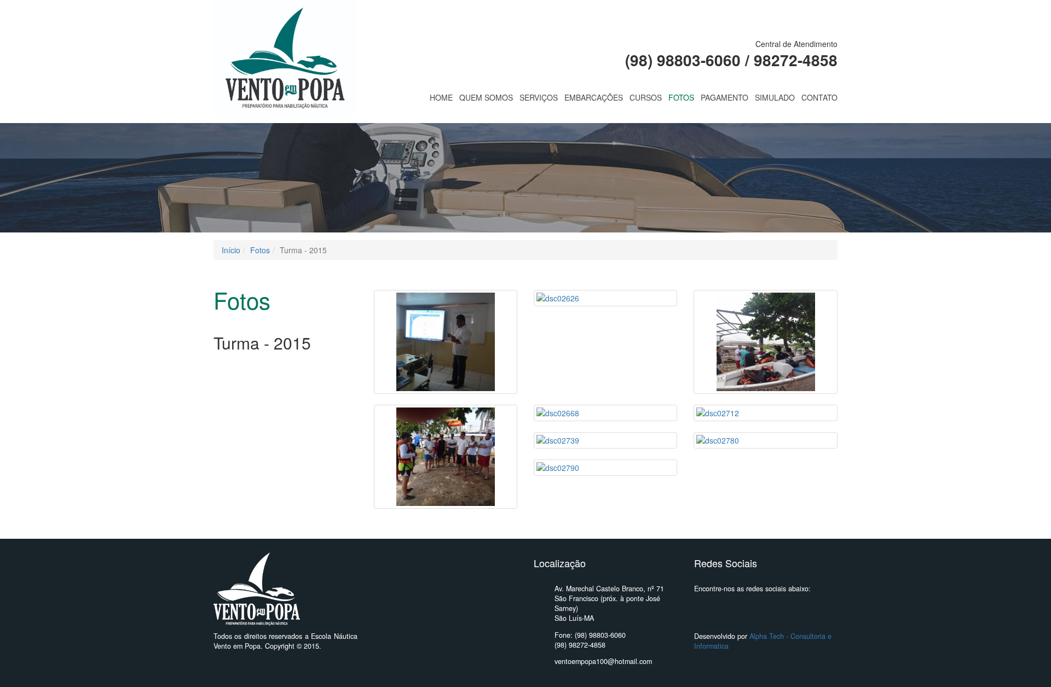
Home (441, 97)
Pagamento (724, 97)
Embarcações (593, 97)
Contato (819, 97)
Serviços (538, 97)
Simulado (775, 97)
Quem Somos (486, 97)
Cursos (646, 97)
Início (231, 249)
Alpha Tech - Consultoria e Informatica (762, 641)
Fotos (681, 97)
